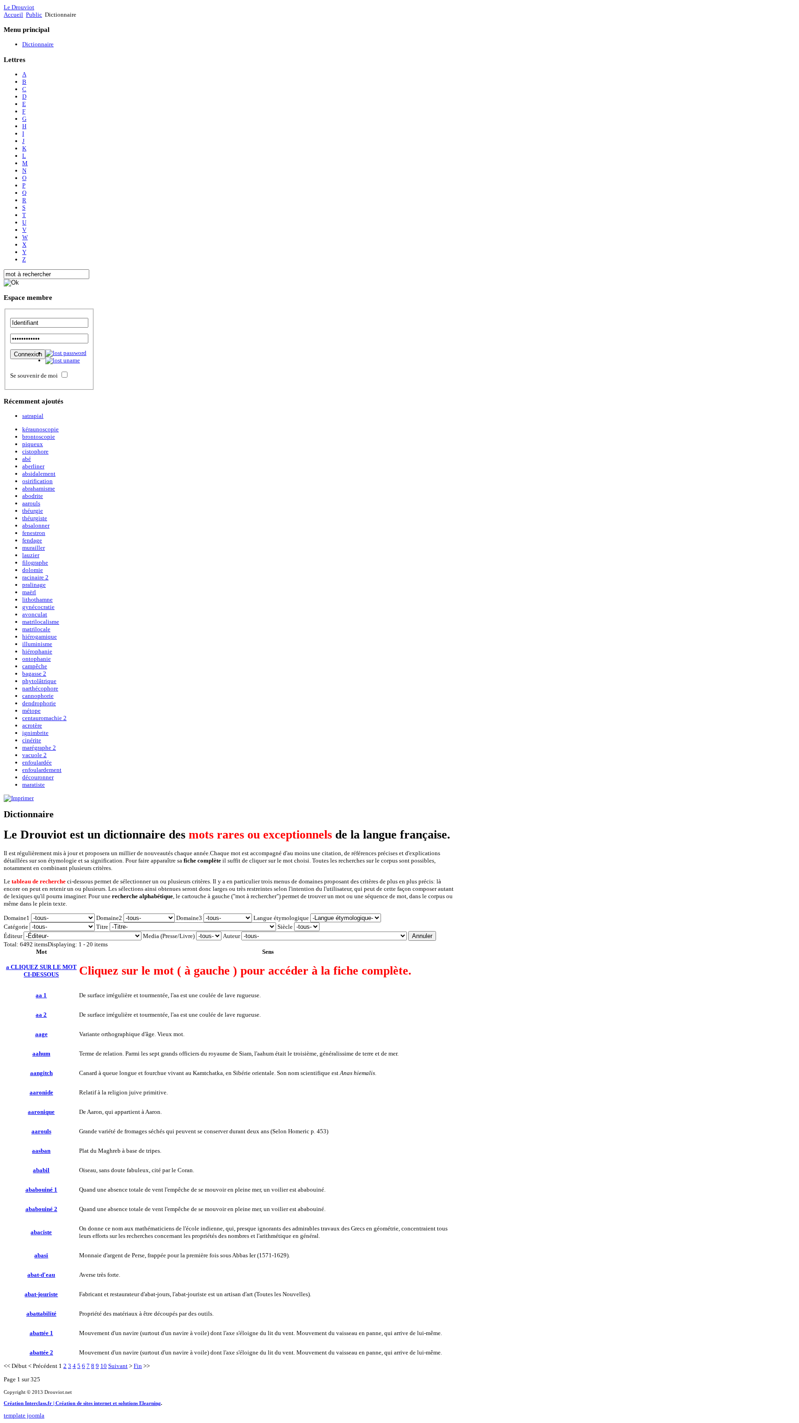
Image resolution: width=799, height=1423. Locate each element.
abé (26, 458)
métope (31, 710)
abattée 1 (41, 1333)
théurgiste (34, 518)
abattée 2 (41, 1352)
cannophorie (38, 695)
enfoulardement (41, 769)
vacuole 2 (34, 755)
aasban (41, 1150)
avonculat (34, 614)
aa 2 (41, 1014)
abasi (41, 1255)
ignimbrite (35, 732)
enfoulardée (37, 762)
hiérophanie (37, 651)
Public (34, 14)
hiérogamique (39, 636)
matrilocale (36, 629)
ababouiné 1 (41, 1189)
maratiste (33, 784)
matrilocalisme (40, 621)
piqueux (32, 444)
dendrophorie (39, 703)
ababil (41, 1170)
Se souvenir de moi (34, 375)
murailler (33, 547)
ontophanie (36, 658)
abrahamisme (38, 488)
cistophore (35, 451)
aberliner (33, 466)
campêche (34, 666)
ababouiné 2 (41, 1209)
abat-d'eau (41, 1274)
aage (41, 1034)
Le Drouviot (19, 7)
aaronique (41, 1111)
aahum (41, 1053)
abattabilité (41, 1313)
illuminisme (37, 643)
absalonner (35, 525)
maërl (29, 592)
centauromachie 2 (44, 718)
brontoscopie (38, 436)
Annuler (422, 935)
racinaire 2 (35, 577)
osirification (37, 481)
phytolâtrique (39, 680)
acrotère (32, 725)
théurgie (32, 510)
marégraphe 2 (39, 747)
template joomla (24, 1415)
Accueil (13, 14)
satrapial (32, 415)
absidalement (38, 473)
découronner (38, 777)
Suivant (118, 1365)
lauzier (30, 555)
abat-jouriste (41, 1294)
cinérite (31, 740)
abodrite (32, 495)
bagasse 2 (34, 673)
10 (103, 1365)
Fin (138, 1365)
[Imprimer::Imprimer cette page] (19, 798)
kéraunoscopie (40, 429)
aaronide (41, 1092)
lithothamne (37, 599)
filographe (35, 562)
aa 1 (41, 995)
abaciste (41, 1232)
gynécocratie (38, 606)
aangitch (41, 1072)
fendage (32, 540)
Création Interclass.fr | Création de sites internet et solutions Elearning (82, 1403)
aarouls (31, 503)
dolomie (32, 569)
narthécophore (40, 688)
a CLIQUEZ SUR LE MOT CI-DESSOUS (41, 970)
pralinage (34, 584)
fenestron (33, 532)
